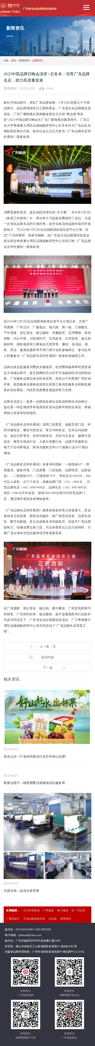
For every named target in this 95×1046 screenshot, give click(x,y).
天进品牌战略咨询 (34, 918)
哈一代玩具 (78, 910)
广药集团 (48, 910)
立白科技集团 (31, 910)
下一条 (48, 668)
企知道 (52, 918)
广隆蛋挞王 (13, 918)
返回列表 (47, 657)
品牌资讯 (37, 60)
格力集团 (62, 910)
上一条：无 (48, 646)
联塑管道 (65, 918)
